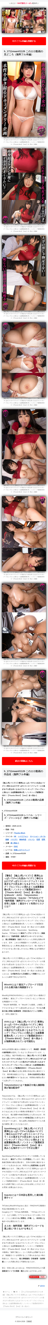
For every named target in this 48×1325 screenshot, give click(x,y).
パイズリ (14, 839)
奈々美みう (15, 843)
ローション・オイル (38, 836)
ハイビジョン (23, 836)
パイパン (31, 839)
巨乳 (43, 839)
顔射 (7, 839)
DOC (16, 846)
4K (15, 836)
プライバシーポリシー (24, 1317)
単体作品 (22, 839)
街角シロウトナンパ (22, 850)
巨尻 (38, 839)
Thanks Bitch (19, 833)
